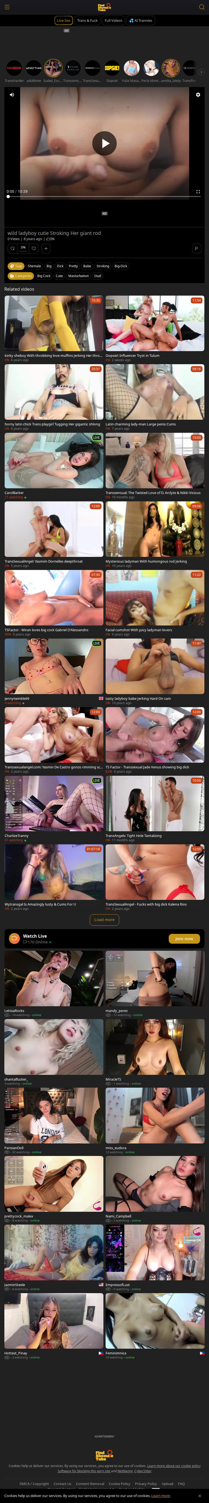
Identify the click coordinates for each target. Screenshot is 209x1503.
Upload (167, 1483)
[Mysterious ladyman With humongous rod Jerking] (155, 534)
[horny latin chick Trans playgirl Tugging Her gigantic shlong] (54, 397)
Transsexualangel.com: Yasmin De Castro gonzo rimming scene (53, 767)
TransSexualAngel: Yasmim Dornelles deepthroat (44, 561)
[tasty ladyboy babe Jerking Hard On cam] (155, 672)
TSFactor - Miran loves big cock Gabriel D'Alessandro (46, 630)
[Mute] (12, 94)
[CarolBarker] (54, 466)
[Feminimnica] (155, 1326)
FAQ (181, 1483)
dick (60, 266)
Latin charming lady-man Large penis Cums (141, 424)
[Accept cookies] (200, 1496)
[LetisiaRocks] (53, 984)
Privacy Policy (146, 1483)
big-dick (121, 266)
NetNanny (125, 1471)
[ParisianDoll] (53, 1121)
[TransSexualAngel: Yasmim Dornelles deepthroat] (54, 534)
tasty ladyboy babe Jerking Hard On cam (138, 698)
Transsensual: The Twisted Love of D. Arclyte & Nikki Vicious (153, 492)
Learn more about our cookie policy (174, 1466)
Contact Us (62, 1483)
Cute (59, 276)
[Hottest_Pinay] (53, 1326)
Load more (104, 919)
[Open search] (202, 7)
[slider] (104, 196)
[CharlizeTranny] (54, 809)
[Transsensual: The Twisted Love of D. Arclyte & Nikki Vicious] (155, 466)
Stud (97, 276)
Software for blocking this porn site (84, 1471)
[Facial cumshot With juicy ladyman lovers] (155, 603)
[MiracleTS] (155, 1052)
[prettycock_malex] (53, 1189)
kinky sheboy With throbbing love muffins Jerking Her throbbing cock (53, 355)
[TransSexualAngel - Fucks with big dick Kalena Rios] (155, 877)
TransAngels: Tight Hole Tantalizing (134, 835)
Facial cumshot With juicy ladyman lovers (139, 630)
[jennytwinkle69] (54, 672)
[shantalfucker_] (53, 1052)
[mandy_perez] (155, 984)
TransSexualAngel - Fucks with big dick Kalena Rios (146, 904)
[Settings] (198, 94)
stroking (103, 266)
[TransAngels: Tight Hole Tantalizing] (155, 809)
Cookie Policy (119, 1483)
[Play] (104, 143)
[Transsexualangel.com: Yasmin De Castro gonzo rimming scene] (54, 740)
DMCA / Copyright (34, 1483)
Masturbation (78, 276)
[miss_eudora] (155, 1121)
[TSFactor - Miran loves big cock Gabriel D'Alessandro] (54, 603)
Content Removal (90, 1483)
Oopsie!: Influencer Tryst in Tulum (132, 355)
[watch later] (11, 302)
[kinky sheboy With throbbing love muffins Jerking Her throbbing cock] (54, 329)
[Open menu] (7, 7)
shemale (34, 266)
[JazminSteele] (53, 1258)
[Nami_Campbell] (155, 1189)
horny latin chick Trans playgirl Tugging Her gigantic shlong (52, 424)
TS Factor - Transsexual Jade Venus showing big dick (147, 767)
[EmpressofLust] (155, 1258)
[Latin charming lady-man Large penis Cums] (155, 397)
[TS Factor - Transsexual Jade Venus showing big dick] (155, 740)
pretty (73, 266)
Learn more (160, 1495)
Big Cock (43, 276)
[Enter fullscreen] (198, 191)
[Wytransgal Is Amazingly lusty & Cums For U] (54, 877)
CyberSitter (143, 1471)
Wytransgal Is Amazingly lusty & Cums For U (40, 904)
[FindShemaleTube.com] (104, 7)
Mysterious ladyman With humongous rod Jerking (146, 561)
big (49, 266)
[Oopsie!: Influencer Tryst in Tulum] (155, 329)
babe (87, 266)
